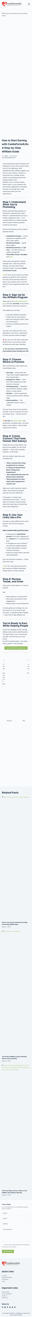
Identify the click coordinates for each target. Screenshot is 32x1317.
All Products (5, 1279)
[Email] (14, 1307)
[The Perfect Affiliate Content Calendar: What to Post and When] (16, 992)
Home (3, 1281)
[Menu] (29, 4)
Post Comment (8, 1251)
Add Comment (7, 1229)
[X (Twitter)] (5, 1307)
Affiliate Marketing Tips (8, 157)
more (11, 257)
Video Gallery (18, 421)
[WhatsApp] (12, 1307)
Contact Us (5, 1297)
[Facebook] (2, 1307)
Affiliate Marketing (7, 1277)
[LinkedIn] (10, 1307)
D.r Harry (4, 1275)
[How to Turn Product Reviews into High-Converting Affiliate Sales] (16, 858)
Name (5, 1213)
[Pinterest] (7, 1307)
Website (5, 1224)
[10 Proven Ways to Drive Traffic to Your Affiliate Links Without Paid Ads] (16, 1126)
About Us (4, 1295)
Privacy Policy (5, 1292)
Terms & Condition (7, 1293)
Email (5, 1218)
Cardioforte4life (17, 1315)
